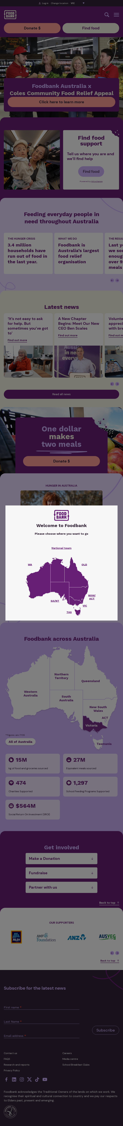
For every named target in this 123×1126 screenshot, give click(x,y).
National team (62, 548)
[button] (77, 612)
